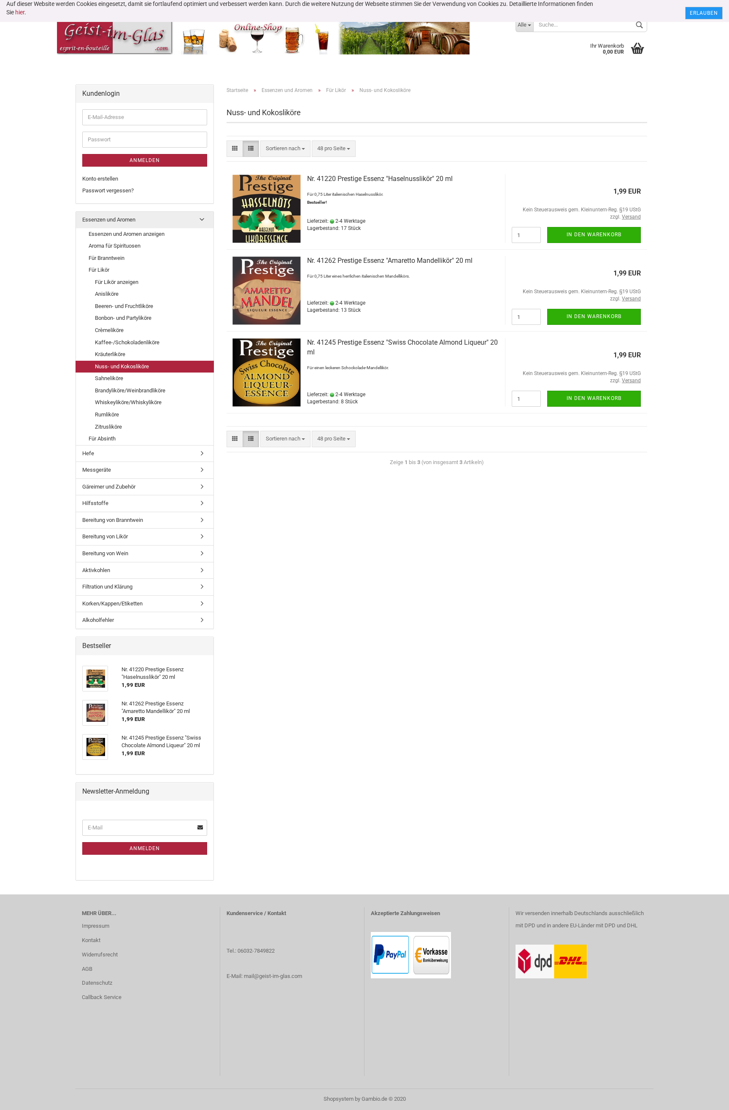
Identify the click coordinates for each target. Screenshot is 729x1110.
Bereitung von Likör (105, 536)
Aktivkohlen (96, 570)
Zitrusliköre (108, 427)
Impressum (95, 926)
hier (19, 12)
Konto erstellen (100, 179)
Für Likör (99, 270)
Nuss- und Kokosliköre (122, 366)
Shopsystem (339, 1099)
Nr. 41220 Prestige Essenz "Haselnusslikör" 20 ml (380, 179)
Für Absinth (102, 438)
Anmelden (145, 160)
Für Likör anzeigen (116, 282)
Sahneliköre (109, 378)
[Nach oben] (705, 1097)
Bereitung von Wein (105, 553)
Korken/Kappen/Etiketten (112, 603)
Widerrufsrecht (100, 954)
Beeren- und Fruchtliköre (124, 306)
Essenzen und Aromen (108, 219)
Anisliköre (107, 294)
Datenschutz (97, 983)
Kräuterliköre (110, 354)
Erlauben (704, 13)
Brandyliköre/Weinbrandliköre (130, 390)
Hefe (88, 453)
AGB (87, 969)
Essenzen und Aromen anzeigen (127, 234)
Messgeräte (96, 470)
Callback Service (102, 997)
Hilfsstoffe (95, 503)
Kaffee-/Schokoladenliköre (127, 342)
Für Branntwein (106, 258)
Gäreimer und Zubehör (108, 486)
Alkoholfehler (98, 620)
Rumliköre (107, 414)
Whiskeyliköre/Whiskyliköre (128, 402)
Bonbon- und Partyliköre (123, 318)
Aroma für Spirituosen (114, 246)
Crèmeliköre (109, 330)
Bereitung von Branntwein (112, 520)
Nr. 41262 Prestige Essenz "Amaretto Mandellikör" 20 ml (389, 261)
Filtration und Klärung (107, 586)
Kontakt (91, 940)
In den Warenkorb (594, 235)
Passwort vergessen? (108, 190)
